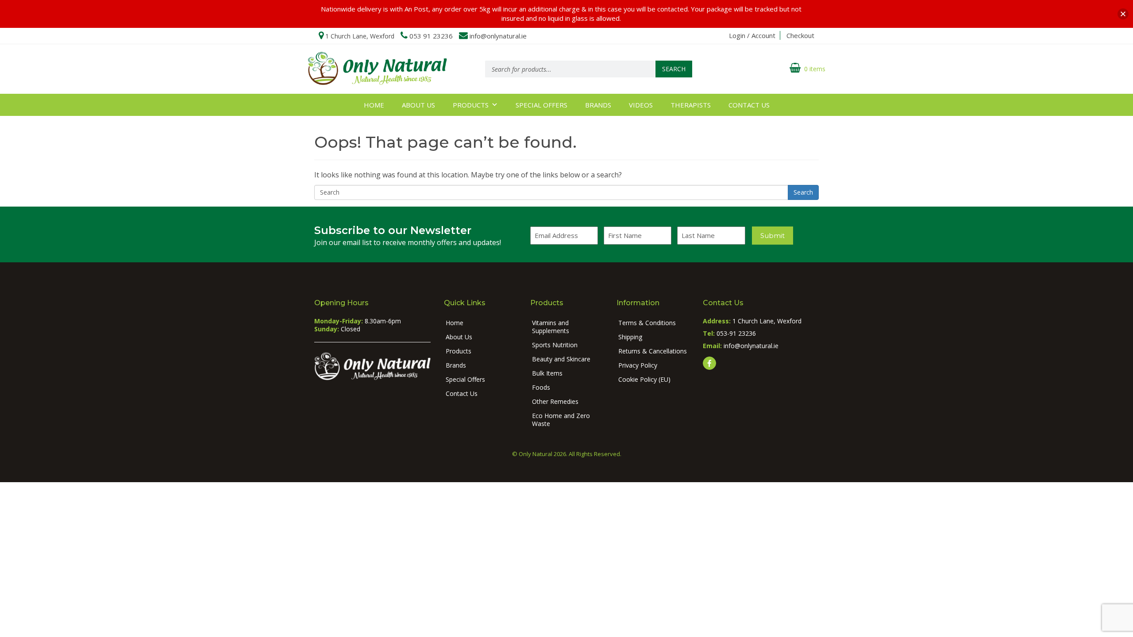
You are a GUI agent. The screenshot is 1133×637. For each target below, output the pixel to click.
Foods (541, 387)
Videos (641, 104)
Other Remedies (555, 401)
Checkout (800, 35)
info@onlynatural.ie (498, 35)
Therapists (691, 104)
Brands (598, 104)
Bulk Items (547, 373)
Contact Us (749, 104)
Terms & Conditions (647, 322)
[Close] (1123, 13)
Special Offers (541, 104)
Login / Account (752, 35)
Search (674, 69)
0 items (814, 69)
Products (471, 104)
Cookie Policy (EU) (644, 379)
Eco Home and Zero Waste (561, 419)
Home (374, 104)
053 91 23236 (431, 35)
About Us (418, 104)
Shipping (630, 337)
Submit (772, 235)
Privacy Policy (637, 365)
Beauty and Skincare (561, 359)
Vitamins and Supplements (550, 326)
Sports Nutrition (555, 345)
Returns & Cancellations (652, 351)
